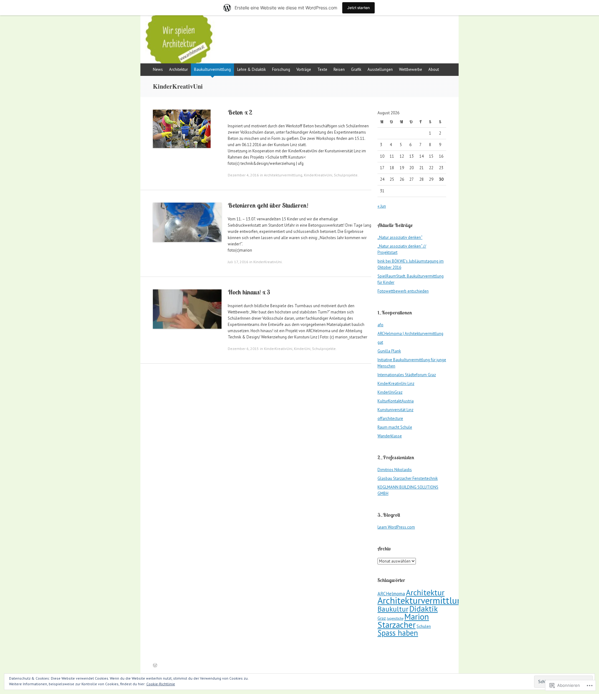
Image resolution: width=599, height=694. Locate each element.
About (433, 69)
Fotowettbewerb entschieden (403, 291)
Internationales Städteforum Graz (406, 374)
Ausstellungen (380, 69)
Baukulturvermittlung (212, 69)
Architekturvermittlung (283, 175)
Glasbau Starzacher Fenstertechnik (407, 478)
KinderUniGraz (389, 392)
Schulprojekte (346, 175)
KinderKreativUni (318, 175)
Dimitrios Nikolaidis (394, 469)
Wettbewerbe (410, 69)
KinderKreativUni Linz (395, 383)
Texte (322, 69)
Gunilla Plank (389, 351)
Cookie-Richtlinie (160, 684)
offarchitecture (390, 418)
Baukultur (392, 608)
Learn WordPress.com (396, 527)
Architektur (178, 69)
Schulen (423, 626)
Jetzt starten (358, 7)
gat (380, 342)
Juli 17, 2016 (238, 261)
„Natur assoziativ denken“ (399, 237)
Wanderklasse (389, 436)
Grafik (356, 69)
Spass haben (397, 633)
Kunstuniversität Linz (395, 409)
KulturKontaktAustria (395, 401)
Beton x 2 (240, 112)
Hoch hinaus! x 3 (249, 292)
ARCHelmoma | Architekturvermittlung (410, 333)
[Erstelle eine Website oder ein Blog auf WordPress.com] (155, 665)
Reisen (339, 69)
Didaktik (423, 608)
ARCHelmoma (391, 593)
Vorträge (303, 69)
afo (380, 324)
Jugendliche (395, 618)
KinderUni (302, 348)
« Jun (381, 206)
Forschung (281, 69)
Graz (381, 618)
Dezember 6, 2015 (243, 348)
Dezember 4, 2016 (243, 175)
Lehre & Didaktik (251, 69)
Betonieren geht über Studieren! (268, 205)
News (158, 69)
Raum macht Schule (394, 427)
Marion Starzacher (403, 620)
